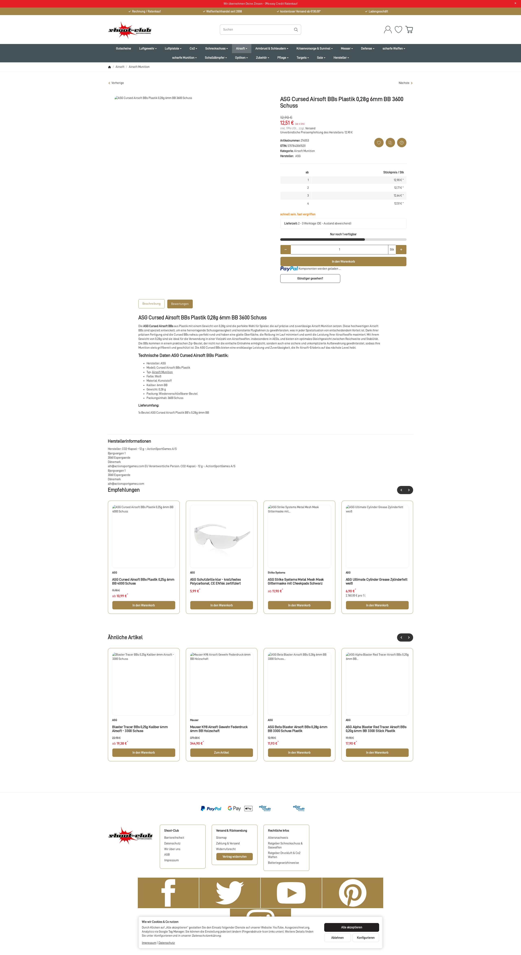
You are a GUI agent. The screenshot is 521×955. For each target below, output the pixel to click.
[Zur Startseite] (153, 29)
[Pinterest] (352, 892)
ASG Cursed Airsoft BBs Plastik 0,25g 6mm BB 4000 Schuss (143, 581)
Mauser (194, 720)
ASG (114, 572)
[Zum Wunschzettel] (398, 29)
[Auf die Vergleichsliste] (390, 142)
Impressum (149, 942)
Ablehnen (337, 937)
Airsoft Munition (304, 151)
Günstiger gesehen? (310, 278)
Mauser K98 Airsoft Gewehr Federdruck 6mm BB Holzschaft (219, 729)
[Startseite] (109, 67)
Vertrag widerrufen (235, 856)
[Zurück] (401, 490)
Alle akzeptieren (351, 927)
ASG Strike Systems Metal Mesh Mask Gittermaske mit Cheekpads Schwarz (296, 581)
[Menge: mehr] (401, 249)
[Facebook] (168, 892)
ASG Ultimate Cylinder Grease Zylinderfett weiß (376, 581)
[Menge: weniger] (285, 249)
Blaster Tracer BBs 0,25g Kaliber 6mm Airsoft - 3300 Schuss (140, 729)
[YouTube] (291, 892)
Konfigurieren (366, 937)
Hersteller (340, 57)
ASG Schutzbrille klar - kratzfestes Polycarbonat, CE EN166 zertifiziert (215, 581)
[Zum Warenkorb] (409, 29)
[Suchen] (296, 29)
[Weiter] (409, 490)
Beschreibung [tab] (151, 303)
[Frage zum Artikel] (402, 142)
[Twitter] (229, 892)
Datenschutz (167, 942)
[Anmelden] (388, 29)
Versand (310, 128)
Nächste (404, 83)
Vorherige (118, 83)
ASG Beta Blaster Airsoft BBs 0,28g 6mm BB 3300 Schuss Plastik (297, 729)
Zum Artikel (221, 752)
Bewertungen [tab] (180, 304)
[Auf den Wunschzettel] (379, 142)
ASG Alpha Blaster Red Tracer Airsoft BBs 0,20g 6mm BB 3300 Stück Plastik (376, 729)
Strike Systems (276, 572)
